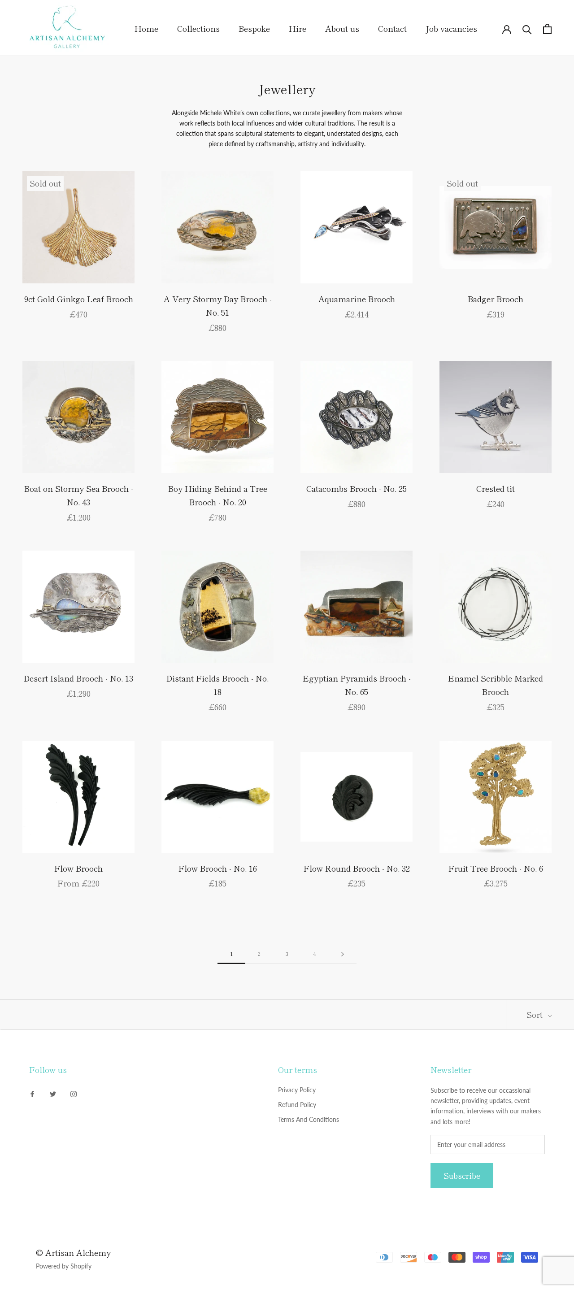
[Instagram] (73, 1093)
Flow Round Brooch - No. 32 (357, 868)
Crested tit (495, 488)
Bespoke (254, 28)
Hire (297, 28)
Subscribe (462, 1175)
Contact (392, 28)
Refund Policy (297, 1104)
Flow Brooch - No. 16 (217, 868)
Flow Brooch (78, 868)
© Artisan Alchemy (73, 1252)
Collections (198, 28)
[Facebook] (32, 1093)
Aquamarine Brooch (356, 298)
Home (146, 28)
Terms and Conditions (308, 1119)
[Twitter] (53, 1093)
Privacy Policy (297, 1090)
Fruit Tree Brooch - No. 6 (495, 868)
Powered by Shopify (63, 1266)
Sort (535, 1014)
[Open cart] (547, 29)
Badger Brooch (495, 298)
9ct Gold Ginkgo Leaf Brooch (78, 298)
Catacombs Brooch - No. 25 (356, 488)
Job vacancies (451, 28)
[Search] (527, 29)
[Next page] (343, 954)
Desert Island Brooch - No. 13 (78, 678)
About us (342, 28)
